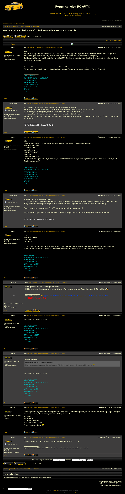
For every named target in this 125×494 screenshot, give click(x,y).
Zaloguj (69, 15)
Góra (5, 98)
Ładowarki (35, 26)
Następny (117, 40)
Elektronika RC (25, 26)
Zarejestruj (77, 15)
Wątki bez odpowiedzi (9, 23)
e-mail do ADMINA (66, 14)
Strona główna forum (11, 26)
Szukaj (83, 14)
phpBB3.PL (77, 492)
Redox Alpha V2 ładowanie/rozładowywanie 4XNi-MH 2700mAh (39, 30)
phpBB (56, 490)
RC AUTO (55, 14)
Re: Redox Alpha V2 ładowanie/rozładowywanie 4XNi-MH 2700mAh (46, 103)
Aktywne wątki (20, 23)
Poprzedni (109, 40)
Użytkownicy (92, 14)
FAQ (76, 14)
